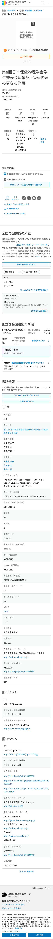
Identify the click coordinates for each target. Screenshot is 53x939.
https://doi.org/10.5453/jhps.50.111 (20, 754)
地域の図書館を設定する (25, 264)
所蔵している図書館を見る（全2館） (26, 184)
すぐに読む (28, 56)
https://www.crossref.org (15, 835)
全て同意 (39, 935)
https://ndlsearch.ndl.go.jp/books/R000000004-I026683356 (26, 782)
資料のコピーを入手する (11, 908)
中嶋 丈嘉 (8, 469)
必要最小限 (14, 935)
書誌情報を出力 (13, 208)
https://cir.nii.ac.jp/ (12, 805)
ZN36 (6, 611)
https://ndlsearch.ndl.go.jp (16, 657)
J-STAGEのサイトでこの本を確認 (33, 290)
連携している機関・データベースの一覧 (31, 244)
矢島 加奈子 (9, 461)
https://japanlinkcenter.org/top (18, 820)
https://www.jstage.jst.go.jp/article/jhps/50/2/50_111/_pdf (26, 790)
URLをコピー (15, 199)
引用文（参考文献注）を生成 (18, 204)
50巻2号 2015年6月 (33, 10)
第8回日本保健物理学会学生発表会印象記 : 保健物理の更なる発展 (26, 431)
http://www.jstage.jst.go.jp (16, 728)
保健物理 (11, 10)
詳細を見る (43, 140)
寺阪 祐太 (8, 465)
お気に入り (7, 199)
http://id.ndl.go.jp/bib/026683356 (19, 671)
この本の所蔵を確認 (38, 311)
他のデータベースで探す (16, 213)
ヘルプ (37, 256)
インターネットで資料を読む (13, 904)
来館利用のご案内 (38, 340)
